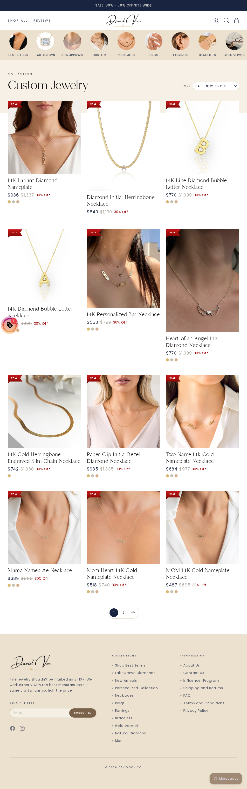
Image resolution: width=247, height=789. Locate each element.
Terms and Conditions (203, 703)
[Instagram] (22, 728)
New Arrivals (126, 680)
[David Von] (123, 20)
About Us (191, 665)
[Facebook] (12, 728)
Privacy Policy (195, 710)
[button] (236, 20)
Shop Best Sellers (130, 665)
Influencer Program (201, 680)
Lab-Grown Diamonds (135, 672)
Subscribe (82, 712)
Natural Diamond (131, 733)
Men (119, 740)
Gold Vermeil (127, 725)
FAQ (187, 695)
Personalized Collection (136, 688)
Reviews (43, 21)
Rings (120, 703)
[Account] (216, 20)
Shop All (18, 21)
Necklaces (124, 695)
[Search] (226, 20)
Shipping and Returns (203, 688)
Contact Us (193, 672)
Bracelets (123, 718)
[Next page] (133, 612)
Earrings (122, 710)
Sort (186, 86)
